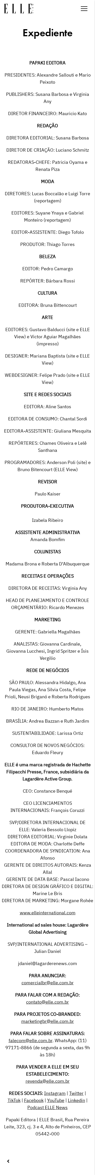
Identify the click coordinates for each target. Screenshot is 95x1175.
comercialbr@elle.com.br (48, 983)
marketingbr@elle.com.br (47, 1021)
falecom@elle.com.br (30, 1040)
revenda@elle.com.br (48, 1081)
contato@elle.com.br (47, 1002)
